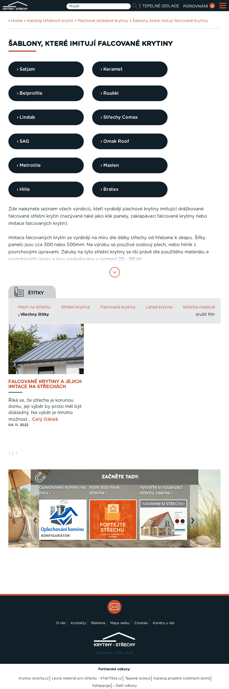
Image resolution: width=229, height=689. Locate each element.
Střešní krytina (75, 307)
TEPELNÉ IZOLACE (160, 6)
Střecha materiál (199, 307)
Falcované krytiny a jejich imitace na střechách (45, 384)
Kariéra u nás (164, 623)
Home (17, 21)
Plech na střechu (34, 307)
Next (194, 523)
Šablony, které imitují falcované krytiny (170, 21)
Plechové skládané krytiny (103, 21)
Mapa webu (119, 623)
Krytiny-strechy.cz (34, 678)
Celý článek (45, 419)
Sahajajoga (101, 685)
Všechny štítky (34, 315)
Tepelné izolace (138, 678)
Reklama (98, 623)
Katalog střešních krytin (50, 21)
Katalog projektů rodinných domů (182, 678)
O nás (61, 623)
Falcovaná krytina (118, 307)
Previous (36, 523)
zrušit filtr (205, 315)
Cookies (141, 623)
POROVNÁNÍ (198, 6)
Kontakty (78, 623)
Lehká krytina (159, 307)
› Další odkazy (125, 685)
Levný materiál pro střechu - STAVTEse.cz (87, 678)
